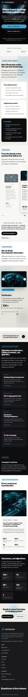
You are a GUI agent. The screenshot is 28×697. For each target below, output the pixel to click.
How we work (4, 237)
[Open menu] (25, 2)
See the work (20, 616)
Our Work (3, 659)
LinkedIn (3, 676)
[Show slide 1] (15, 314)
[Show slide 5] (24, 314)
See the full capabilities (9, 233)
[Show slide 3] (19, 314)
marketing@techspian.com (8, 679)
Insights (3, 665)
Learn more (7, 385)
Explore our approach (13, 31)
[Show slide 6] (26, 314)
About (2, 662)
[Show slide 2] (17, 314)
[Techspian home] (7, 2)
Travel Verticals (5, 650)
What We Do (4, 647)
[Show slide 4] (22, 314)
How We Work (4, 653)
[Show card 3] (26, 215)
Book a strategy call (13, 26)
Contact (3, 667)
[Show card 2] (25, 215)
